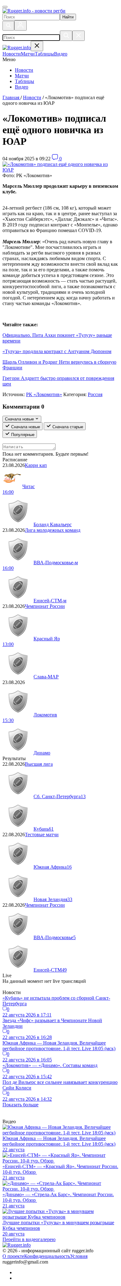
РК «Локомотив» (44, 394)
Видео (21, 87)
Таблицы (24, 81)
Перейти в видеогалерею (29, 1239)
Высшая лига (39, 764)
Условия (78, 1256)
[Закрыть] (78, 36)
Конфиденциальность (47, 1256)
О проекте (13, 1256)
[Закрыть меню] (37, 46)
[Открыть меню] (4, 7)
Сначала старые (67, 427)
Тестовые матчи (42, 834)
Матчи (22, 75)
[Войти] (20, 25)
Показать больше (20, 1104)
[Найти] (66, 36)
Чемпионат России (45, 606)
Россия (95, 394)
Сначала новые (25, 427)
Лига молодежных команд (52, 530)
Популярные (22, 434)
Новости (24, 70)
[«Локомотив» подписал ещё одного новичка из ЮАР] (60, 169)
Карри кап (36, 465)
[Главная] (33, 10)
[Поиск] (8, 26)
